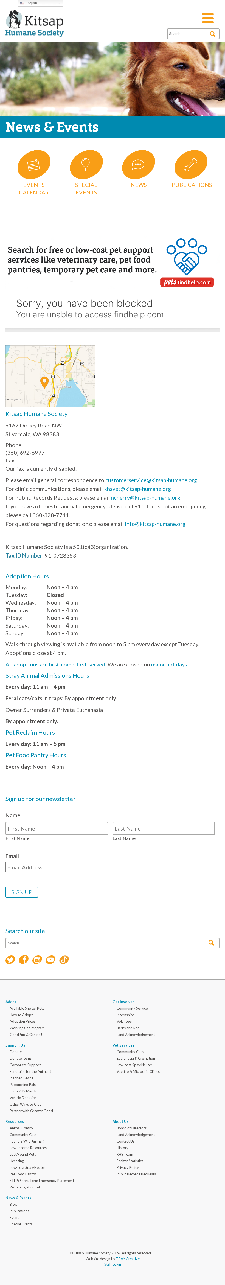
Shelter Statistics (130, 1161)
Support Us (15, 1045)
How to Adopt (21, 1015)
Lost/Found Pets (23, 1154)
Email (12, 856)
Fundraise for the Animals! (31, 1071)
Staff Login (112, 1264)
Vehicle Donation (23, 1097)
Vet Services (123, 1045)
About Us (121, 1121)
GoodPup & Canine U (27, 1034)
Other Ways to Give (25, 1104)
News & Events (18, 1198)
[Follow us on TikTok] (64, 960)
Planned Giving (21, 1078)
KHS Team (125, 1154)
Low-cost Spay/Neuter (134, 1065)
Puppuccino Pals (23, 1084)
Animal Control (22, 1128)
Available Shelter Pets (27, 1008)
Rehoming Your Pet (25, 1187)
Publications (19, 1211)
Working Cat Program (27, 1028)
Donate (16, 1052)
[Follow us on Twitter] (10, 960)
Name (12, 815)
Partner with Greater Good (31, 1111)
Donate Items (21, 1058)
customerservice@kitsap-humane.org (151, 480)
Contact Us (125, 1141)
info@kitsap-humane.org (155, 523)
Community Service (132, 1008)
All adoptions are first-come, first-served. (55, 664)
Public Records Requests (136, 1174)
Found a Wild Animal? (27, 1141)
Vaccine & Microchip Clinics (138, 1071)
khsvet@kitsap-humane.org (137, 488)
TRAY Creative (128, 1259)
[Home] (34, 30)
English (30, 3)
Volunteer (124, 1021)
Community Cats (130, 1052)
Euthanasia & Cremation (136, 1058)
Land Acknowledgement (136, 1034)
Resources (14, 1121)
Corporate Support (25, 1065)
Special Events (21, 1224)
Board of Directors (132, 1128)
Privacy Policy (128, 1167)
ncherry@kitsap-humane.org (145, 497)
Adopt (10, 1002)
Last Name (124, 838)
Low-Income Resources (28, 1148)
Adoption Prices (22, 1021)
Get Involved (124, 1002)
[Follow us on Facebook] (24, 960)
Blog (13, 1204)
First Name (18, 838)
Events (15, 1217)
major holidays (169, 664)
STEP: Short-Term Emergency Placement (42, 1180)
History (122, 1148)
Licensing (17, 1161)
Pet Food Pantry (23, 1174)
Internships (125, 1015)
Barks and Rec (128, 1028)
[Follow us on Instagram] (37, 960)
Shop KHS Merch (23, 1091)
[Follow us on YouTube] (50, 960)
